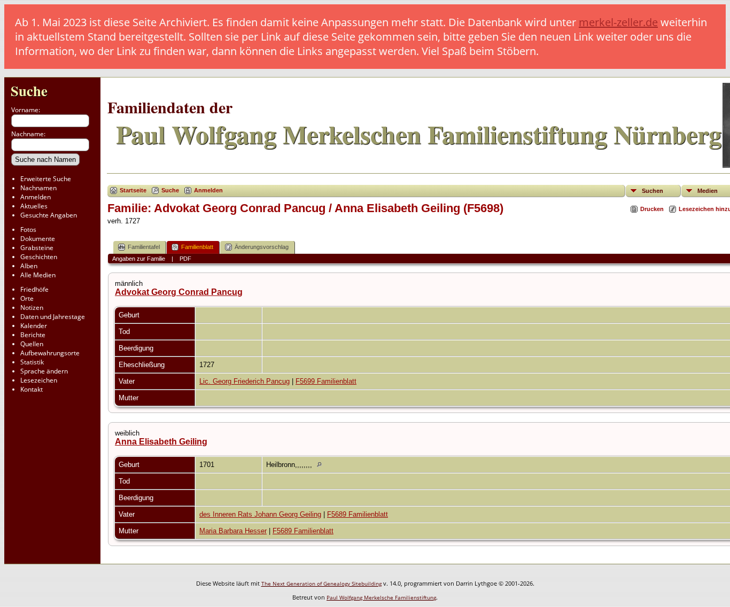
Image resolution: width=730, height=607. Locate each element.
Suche (29, 90)
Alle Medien (38, 274)
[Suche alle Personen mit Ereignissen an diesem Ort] (322, 465)
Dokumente (37, 238)
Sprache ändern (44, 371)
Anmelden (35, 196)
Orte (27, 298)
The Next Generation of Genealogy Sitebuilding (321, 583)
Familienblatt (197, 247)
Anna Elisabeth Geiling (161, 441)
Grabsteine (36, 247)
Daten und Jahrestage (52, 316)
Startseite (133, 190)
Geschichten (38, 256)
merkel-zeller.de (618, 22)
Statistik (32, 362)
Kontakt (31, 389)
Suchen (652, 191)
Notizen (31, 307)
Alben (28, 265)
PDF (185, 258)
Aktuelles (34, 206)
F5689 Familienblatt (357, 514)
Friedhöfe (34, 289)
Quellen (31, 343)
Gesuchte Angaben (48, 215)
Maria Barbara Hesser (233, 531)
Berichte (32, 334)
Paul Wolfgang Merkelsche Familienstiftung (381, 597)
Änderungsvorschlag (262, 247)
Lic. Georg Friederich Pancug (244, 381)
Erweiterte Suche (45, 178)
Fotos (28, 229)
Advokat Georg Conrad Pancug (179, 292)
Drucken (652, 209)
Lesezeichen (38, 380)
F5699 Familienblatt (326, 381)
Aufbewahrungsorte (50, 352)
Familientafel (144, 247)
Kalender (33, 325)
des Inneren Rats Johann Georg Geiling (260, 514)
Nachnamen (38, 187)
